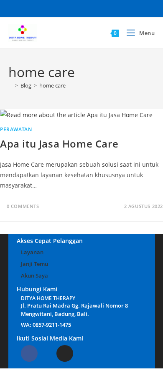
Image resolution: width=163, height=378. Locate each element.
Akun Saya (34, 275)
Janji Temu (34, 264)
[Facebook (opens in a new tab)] (44, 7)
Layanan (32, 252)
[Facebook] (29, 353)
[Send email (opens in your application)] (106, 7)
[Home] (10, 85)
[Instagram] (64, 353)
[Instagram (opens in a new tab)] (69, 7)
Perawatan (16, 129)
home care (52, 85)
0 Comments (23, 206)
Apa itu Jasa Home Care (59, 143)
